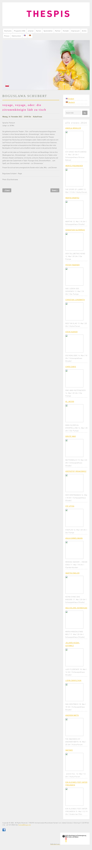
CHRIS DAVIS (70, 366)
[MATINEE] (74, 762)
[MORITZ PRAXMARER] (74, 177)
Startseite (8, 31)
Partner (58, 31)
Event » (55, 190)
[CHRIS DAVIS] (74, 378)
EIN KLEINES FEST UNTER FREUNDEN (76, 783)
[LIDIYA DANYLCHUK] (74, 692)
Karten (38, 31)
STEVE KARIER (71, 332)
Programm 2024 (19, 31)
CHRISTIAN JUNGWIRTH (75, 299)
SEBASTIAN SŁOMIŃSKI (75, 230)
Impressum (75, 31)
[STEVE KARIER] (74, 343)
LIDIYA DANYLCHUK (73, 680)
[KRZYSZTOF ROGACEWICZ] (74, 483)
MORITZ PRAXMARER (74, 166)
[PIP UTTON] (74, 518)
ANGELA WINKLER (73, 128)
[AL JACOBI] (74, 413)
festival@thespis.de (25, 825)
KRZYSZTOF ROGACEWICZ (75, 471)
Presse (6, 36)
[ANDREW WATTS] (74, 727)
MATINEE (69, 750)
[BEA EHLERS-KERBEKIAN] (74, 619)
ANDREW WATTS (72, 715)
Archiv (84, 31)
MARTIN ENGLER (72, 573)
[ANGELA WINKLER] (74, 140)
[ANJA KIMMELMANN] (74, 550)
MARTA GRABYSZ (72, 198)
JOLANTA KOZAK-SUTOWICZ (72, 644)
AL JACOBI (69, 401)
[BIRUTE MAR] (74, 448)
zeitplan (31, 31)
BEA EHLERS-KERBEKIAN (76, 608)
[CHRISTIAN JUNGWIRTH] (74, 311)
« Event (7, 190)
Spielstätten (48, 31)
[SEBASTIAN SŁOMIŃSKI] (74, 241)
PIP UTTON (69, 506)
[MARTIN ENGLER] (74, 585)
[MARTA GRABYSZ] (74, 209)
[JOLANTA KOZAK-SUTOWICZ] (74, 657)
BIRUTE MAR (70, 436)
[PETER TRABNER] (74, 276)
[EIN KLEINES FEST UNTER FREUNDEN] (74, 796)
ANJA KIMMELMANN (74, 538)
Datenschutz (16, 36)
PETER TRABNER (72, 265)
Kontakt (66, 31)
